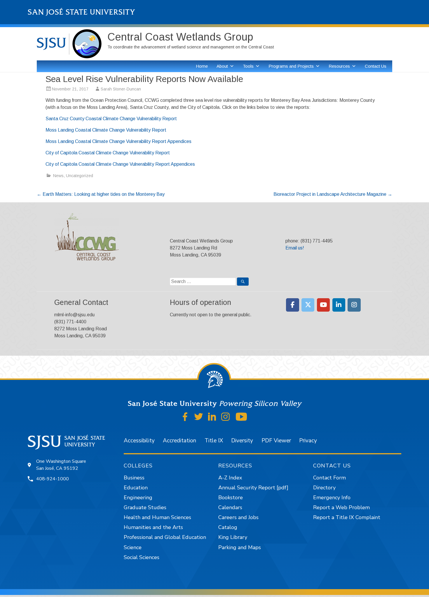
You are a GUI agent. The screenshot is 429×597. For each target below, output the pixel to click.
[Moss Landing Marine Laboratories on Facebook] (292, 305)
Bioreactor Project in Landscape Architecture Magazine (332, 194)
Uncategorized (79, 175)
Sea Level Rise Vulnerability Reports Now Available (144, 79)
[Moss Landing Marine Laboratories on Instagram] (354, 305)
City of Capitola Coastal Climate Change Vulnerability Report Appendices (120, 164)
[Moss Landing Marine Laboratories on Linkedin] (339, 305)
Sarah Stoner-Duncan (121, 89)
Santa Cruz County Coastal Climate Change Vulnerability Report (111, 118)
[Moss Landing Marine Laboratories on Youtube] (323, 305)
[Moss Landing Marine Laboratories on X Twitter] (308, 305)
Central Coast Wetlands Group (180, 37)
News (58, 175)
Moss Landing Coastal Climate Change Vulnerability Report (106, 130)
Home (202, 66)
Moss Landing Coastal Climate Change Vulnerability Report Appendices (118, 141)
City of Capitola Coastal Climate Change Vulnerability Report (108, 152)
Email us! (294, 247)
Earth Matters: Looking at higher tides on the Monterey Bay (101, 194)
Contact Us (375, 66)
